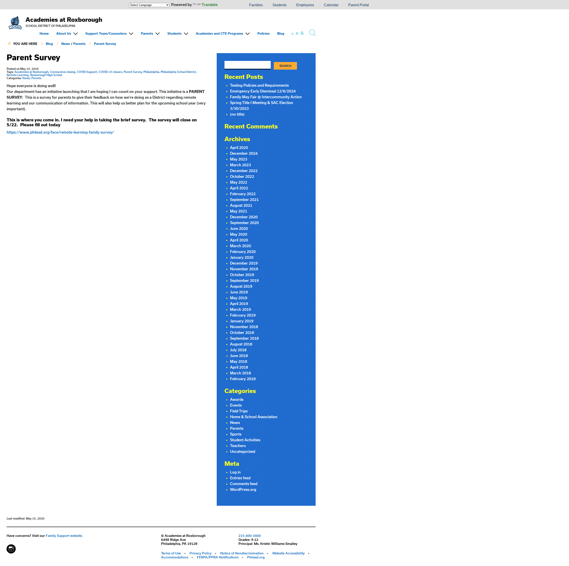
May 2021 (238, 211)
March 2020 (240, 246)
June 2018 (239, 355)
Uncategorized (242, 451)
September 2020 (244, 223)
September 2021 (244, 199)
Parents (147, 33)
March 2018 (240, 373)
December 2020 (244, 217)
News (65, 44)
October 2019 (242, 275)
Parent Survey (105, 44)
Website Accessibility (288, 553)
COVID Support (87, 71)
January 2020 (241, 257)
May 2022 (238, 182)
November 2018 (244, 327)
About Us (63, 33)
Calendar (331, 5)
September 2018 (244, 338)
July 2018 (238, 350)
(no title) (237, 114)
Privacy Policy (201, 553)
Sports (235, 434)
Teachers (238, 446)
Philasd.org (256, 557)
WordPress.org (243, 489)
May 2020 (238, 234)
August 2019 (241, 286)
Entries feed (240, 478)
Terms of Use (171, 553)
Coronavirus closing (62, 71)
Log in (235, 472)
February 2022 (243, 194)
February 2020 (243, 251)
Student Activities (245, 440)
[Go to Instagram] (11, 547)
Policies (263, 33)
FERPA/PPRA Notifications (217, 557)
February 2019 (243, 315)
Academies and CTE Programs (219, 33)
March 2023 (240, 165)
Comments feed (243, 484)
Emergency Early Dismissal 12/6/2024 (263, 91)
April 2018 (239, 367)
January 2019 (241, 321)
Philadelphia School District (178, 71)
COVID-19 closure (110, 71)
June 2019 (239, 292)
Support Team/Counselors (106, 33)
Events (236, 405)
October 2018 (242, 332)
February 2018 (243, 379)
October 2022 (242, 176)
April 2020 (239, 240)
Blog (280, 33)
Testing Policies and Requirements (259, 85)
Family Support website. (64, 536)
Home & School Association (253, 417)
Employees (305, 5)
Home (44, 33)
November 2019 (244, 269)
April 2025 (239, 147)
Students (279, 5)
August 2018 (241, 344)
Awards (236, 399)
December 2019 (244, 263)
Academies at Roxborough (64, 19)
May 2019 (238, 298)
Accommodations (174, 557)
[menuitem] (229, 5)
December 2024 (244, 153)
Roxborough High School (46, 74)
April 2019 (239, 303)
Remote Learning (18, 74)
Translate (210, 4)
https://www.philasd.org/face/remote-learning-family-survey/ (61, 132)
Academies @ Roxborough (31, 71)
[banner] (161, 31)
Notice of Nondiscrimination (242, 553)
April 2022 (239, 188)
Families (256, 5)
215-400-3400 (249, 536)
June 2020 (239, 228)
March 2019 (240, 309)
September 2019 (244, 280)
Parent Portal (358, 5)
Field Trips (239, 411)
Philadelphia (151, 71)
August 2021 (241, 205)
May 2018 (238, 361)
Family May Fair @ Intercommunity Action (266, 97)
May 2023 (238, 159)
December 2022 (244, 171)
